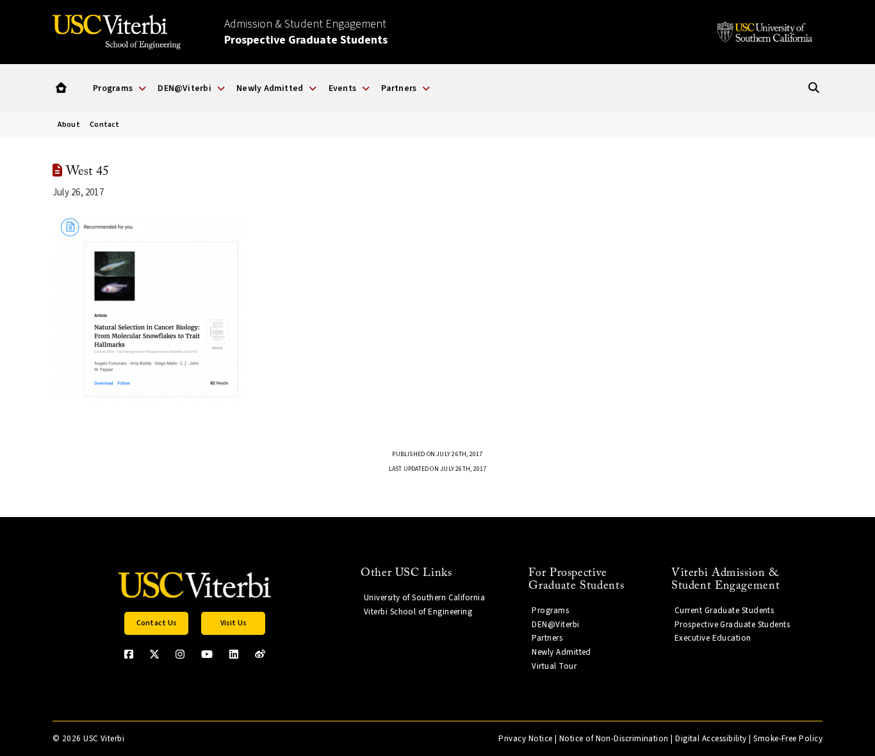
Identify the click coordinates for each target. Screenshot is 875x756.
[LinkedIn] (233, 654)
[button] (61, 88)
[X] (154, 654)
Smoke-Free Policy (787, 738)
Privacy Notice (525, 738)
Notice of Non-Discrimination (614, 738)
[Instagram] (180, 654)
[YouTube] (207, 654)
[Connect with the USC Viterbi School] (260, 654)
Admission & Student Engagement (306, 32)
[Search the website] (813, 88)
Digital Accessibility (711, 738)
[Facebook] (128, 654)
